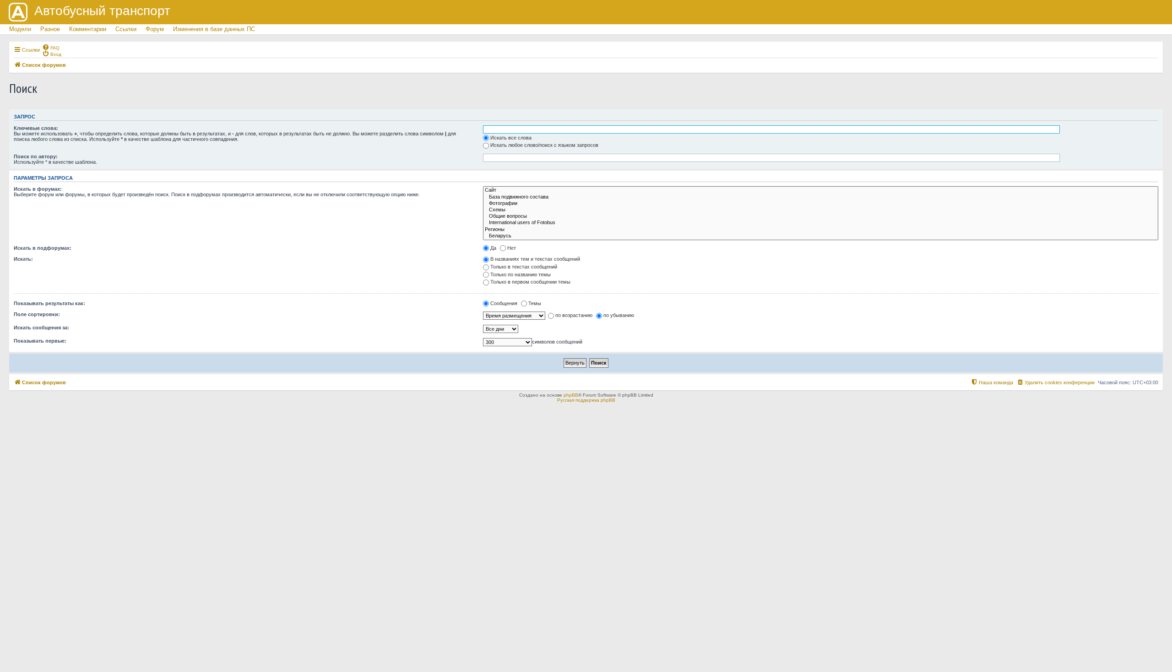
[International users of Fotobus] (820, 223)
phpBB (571, 395)
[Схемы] (820, 210)
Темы (534, 303)
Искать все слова (511, 137)
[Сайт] (820, 190)
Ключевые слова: (36, 128)
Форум (155, 29)
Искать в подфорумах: (42, 248)
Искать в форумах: (38, 189)
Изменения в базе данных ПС (214, 29)
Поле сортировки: (37, 314)
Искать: (23, 259)
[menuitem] (51, 47)
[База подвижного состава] (820, 197)
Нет (511, 248)
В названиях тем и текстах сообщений (535, 259)
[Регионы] (820, 229)
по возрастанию (573, 315)
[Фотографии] (820, 203)
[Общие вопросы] (820, 216)
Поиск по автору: (36, 156)
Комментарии (87, 29)
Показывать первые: (40, 341)
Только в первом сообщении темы (530, 282)
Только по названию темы (520, 274)
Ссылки (125, 29)
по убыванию (618, 315)
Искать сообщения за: (41, 327)
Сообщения (503, 303)
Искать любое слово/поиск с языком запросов (544, 145)
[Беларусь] (820, 236)
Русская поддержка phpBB (586, 400)
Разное (50, 29)
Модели (20, 29)
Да (493, 248)
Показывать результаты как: (49, 303)
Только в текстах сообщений (523, 266)
